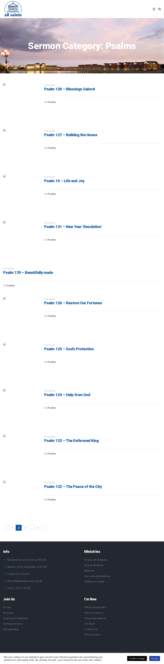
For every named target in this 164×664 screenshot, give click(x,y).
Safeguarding (11, 629)
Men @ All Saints (93, 565)
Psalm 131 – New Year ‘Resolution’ (73, 226)
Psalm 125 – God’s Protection (69, 349)
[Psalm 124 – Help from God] (21, 407)
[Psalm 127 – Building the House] (21, 147)
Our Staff (89, 623)
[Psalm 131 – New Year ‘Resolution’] (21, 239)
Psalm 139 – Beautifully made (28, 272)
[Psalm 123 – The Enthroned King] (21, 453)
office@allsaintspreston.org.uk (24, 580)
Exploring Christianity (16, 618)
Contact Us (90, 629)
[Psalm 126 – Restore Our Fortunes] (21, 315)
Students (89, 570)
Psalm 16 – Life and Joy (64, 181)
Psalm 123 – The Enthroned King (71, 440)
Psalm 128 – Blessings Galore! (69, 89)
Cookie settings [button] (137, 658)
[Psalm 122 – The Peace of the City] (21, 499)
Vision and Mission (95, 618)
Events (7, 607)
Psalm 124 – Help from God (67, 395)
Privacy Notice (92, 634)
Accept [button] (154, 658)
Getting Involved (13, 623)
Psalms (51, 102)
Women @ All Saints (95, 559)
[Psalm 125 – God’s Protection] (21, 361)
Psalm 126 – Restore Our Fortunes (73, 303)
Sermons (8, 612)
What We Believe (94, 612)
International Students (97, 576)
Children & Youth (94, 581)
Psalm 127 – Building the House (70, 135)
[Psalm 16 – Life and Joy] (21, 193)
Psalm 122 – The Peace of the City (73, 486)
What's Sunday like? (95, 607)
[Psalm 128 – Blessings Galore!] (21, 101)
